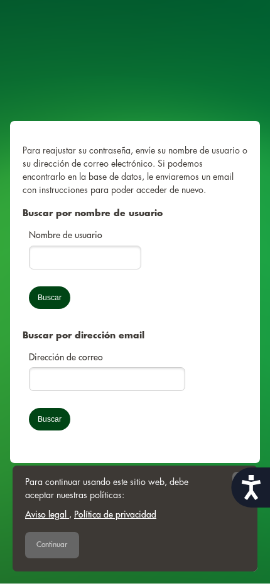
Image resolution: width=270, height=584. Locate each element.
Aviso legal (47, 514)
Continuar (51, 544)
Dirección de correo (66, 357)
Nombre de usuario (65, 235)
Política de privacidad (115, 514)
